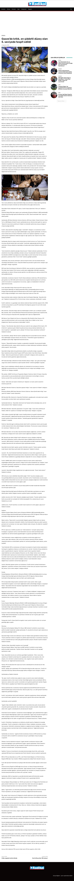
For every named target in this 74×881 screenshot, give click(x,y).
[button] (71, 9)
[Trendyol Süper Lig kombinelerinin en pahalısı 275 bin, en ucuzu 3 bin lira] (54, 87)
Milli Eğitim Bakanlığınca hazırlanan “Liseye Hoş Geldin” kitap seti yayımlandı (64, 79)
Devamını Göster (61, 101)
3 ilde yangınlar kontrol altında (9, 858)
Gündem (60, 76)
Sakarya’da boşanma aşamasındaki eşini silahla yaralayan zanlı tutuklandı (65, 72)
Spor (59, 84)
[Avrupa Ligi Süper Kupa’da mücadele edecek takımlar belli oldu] (54, 95)
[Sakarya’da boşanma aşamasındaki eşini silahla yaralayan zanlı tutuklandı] (54, 71)
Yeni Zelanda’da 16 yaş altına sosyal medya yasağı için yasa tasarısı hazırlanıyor (65, 63)
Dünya (3, 35)
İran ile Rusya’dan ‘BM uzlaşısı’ (40, 858)
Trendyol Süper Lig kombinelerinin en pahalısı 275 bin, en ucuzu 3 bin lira (65, 88)
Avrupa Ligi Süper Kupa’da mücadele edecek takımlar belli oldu (65, 96)
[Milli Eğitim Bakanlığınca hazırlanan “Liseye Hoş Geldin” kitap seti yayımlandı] (54, 79)
